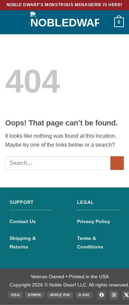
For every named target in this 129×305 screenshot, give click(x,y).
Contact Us (23, 221)
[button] (9, 22)
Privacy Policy (93, 221)
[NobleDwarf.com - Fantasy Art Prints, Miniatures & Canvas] (64, 22)
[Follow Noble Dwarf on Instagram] (113, 295)
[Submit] (117, 163)
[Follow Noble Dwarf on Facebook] (101, 295)
